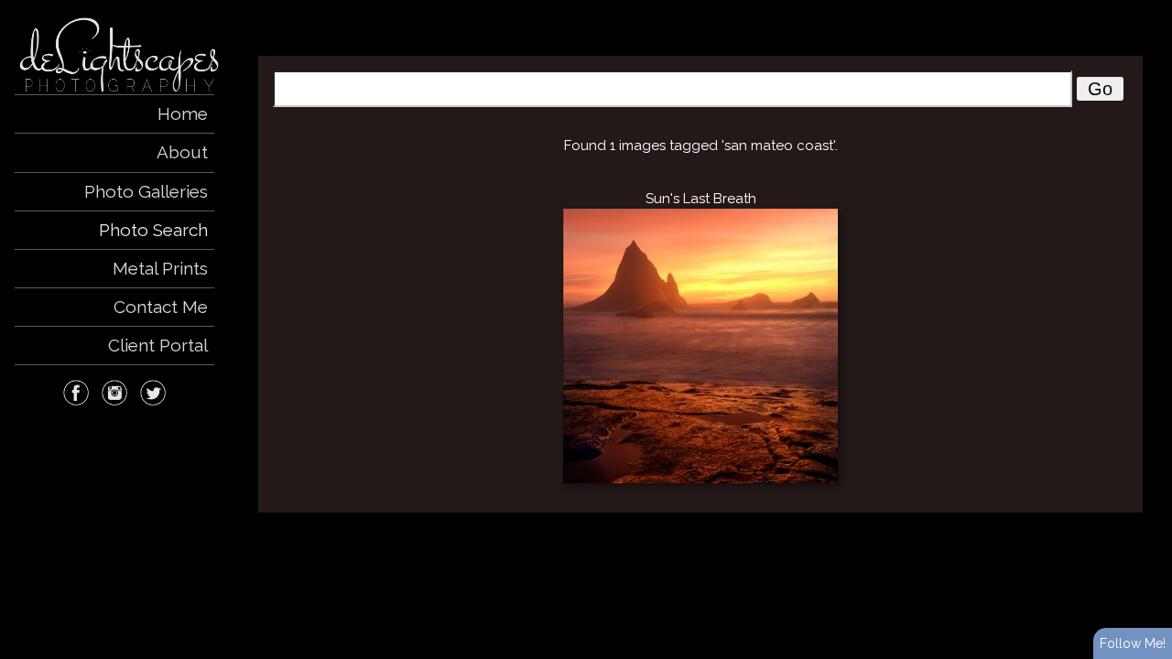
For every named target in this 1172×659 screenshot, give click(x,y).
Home (182, 113)
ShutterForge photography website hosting (710, 629)
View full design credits (873, 629)
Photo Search (153, 230)
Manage (1147, 9)
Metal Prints (160, 268)
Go (1100, 89)
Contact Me (161, 307)
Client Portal (158, 345)
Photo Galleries (146, 191)
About (182, 152)
